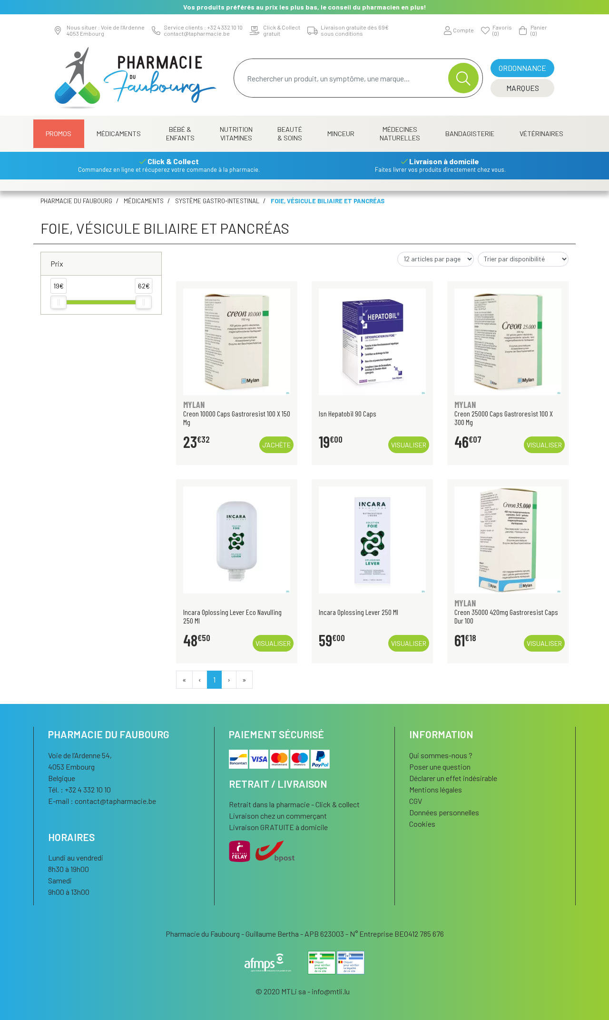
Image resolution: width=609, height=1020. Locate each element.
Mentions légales (435, 789)
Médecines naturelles (400, 133)
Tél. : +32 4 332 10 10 (79, 789)
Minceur (340, 133)
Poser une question (440, 766)
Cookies (422, 823)
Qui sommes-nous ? (440, 755)
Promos (58, 133)
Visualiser (408, 445)
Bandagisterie (469, 133)
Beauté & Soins (289, 133)
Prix (56, 263)
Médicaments (119, 133)
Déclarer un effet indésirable (453, 777)
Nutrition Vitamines (236, 133)
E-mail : (102, 800)
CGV (415, 800)
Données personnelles (444, 812)
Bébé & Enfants (180, 133)
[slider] (58, 302)
